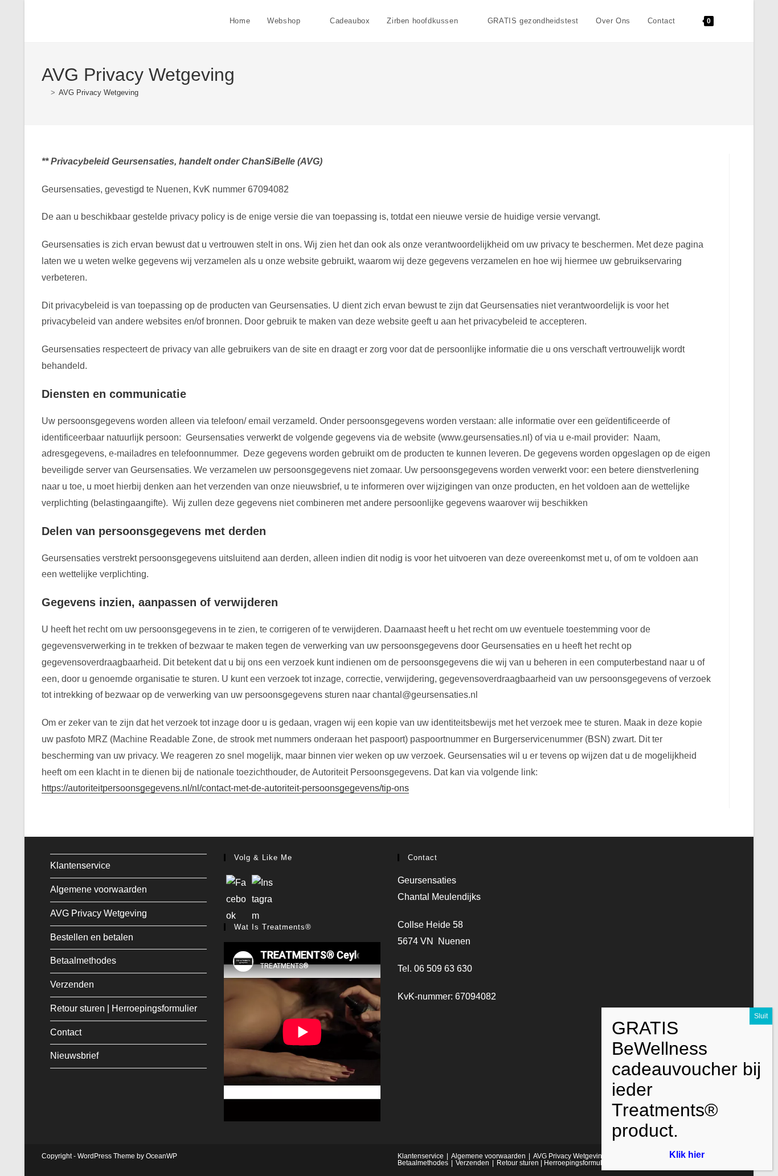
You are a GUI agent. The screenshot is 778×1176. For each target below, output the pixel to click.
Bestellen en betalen (91, 937)
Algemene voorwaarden (98, 889)
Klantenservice (80, 865)
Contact (65, 1032)
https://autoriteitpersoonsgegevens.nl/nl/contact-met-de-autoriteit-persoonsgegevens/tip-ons (225, 788)
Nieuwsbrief (74, 1055)
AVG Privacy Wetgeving (98, 92)
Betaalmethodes (83, 960)
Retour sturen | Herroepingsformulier (123, 1008)
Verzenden (72, 984)
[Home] (44, 92)
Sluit (761, 1016)
